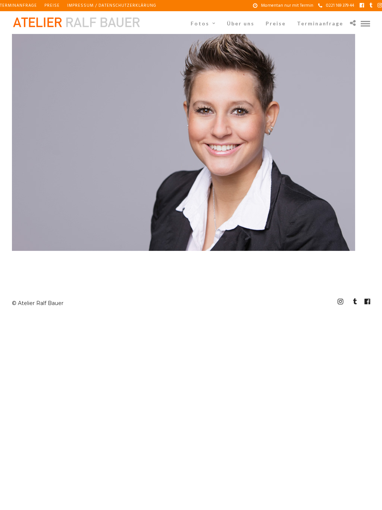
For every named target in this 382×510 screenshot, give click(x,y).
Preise (52, 5)
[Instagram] (380, 5)
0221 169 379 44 (340, 5)
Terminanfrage (18, 5)
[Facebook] (362, 5)
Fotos (200, 23)
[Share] (353, 23)
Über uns (240, 23)
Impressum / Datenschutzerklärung (111, 5)
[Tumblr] (370, 5)
